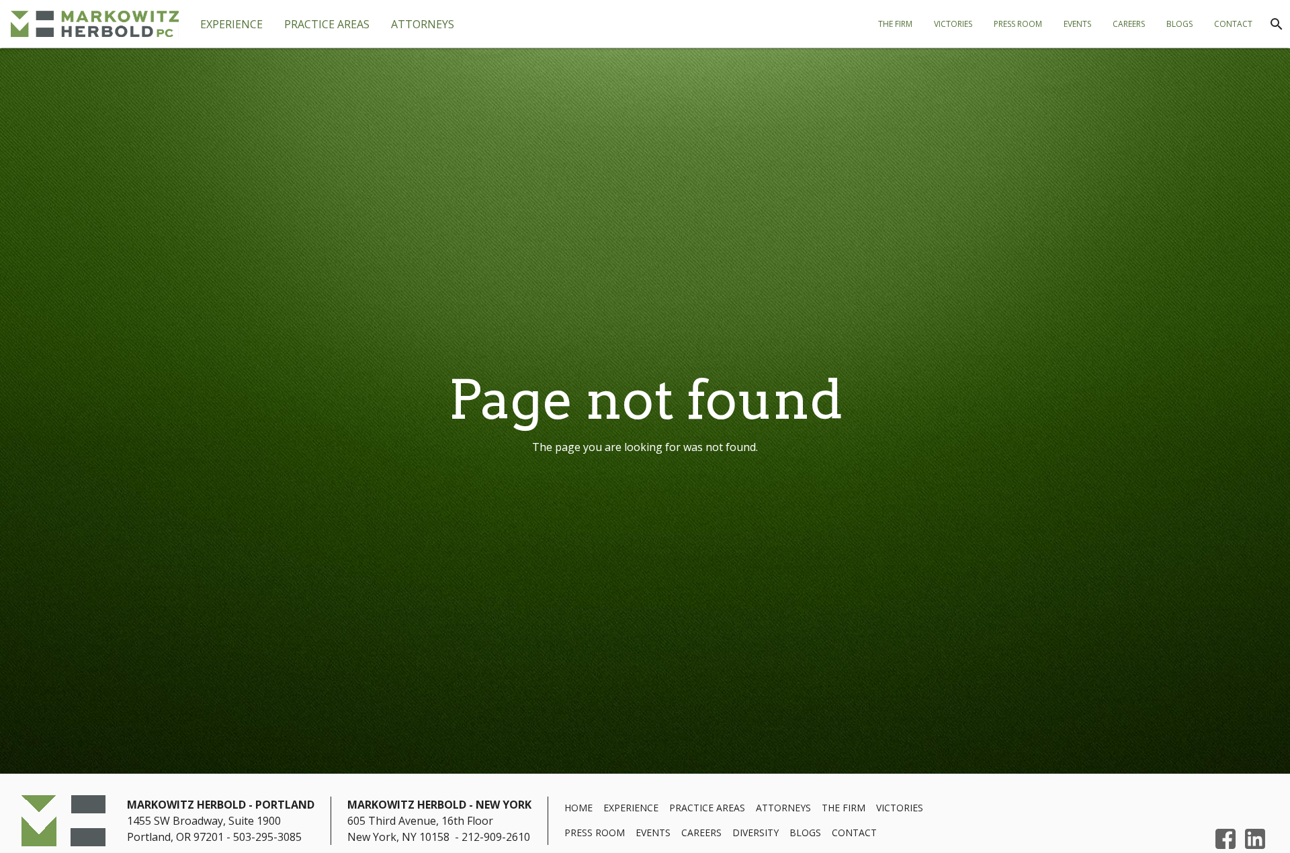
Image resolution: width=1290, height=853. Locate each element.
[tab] (326, 24)
